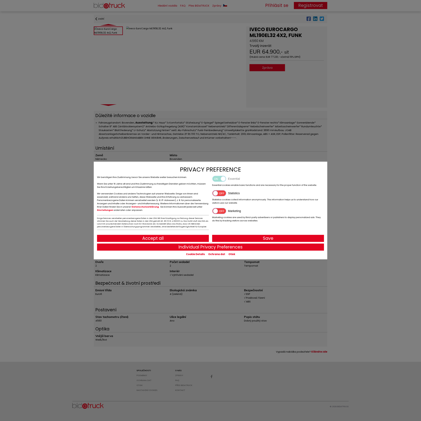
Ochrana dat (216, 254)
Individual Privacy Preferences (210, 247)
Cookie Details (195, 254)
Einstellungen (105, 210)
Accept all (153, 238)
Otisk (231, 254)
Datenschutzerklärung (145, 206)
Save (268, 238)
